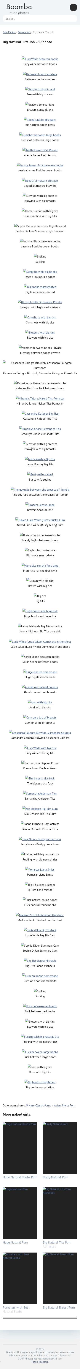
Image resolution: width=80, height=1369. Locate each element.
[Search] (72, 18)
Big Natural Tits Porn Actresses (57, 1244)
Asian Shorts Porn (64, 1105)
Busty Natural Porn (55, 1177)
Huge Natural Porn (15, 1242)
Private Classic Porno (38, 1105)
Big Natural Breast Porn (59, 1307)
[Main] (19, 7)
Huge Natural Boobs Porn (20, 1177)
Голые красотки (40, 1361)
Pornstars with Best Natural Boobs (16, 1309)
